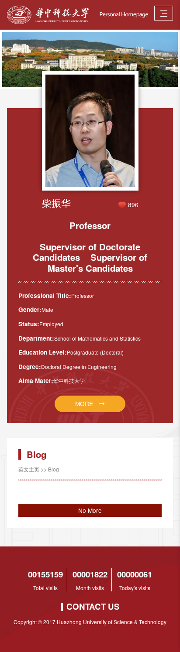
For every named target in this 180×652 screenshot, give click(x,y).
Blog (53, 469)
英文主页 (28, 469)
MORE (84, 403)
